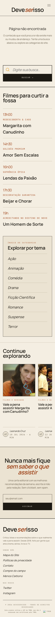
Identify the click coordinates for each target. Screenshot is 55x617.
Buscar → (27, 77)
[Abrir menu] (49, 5)
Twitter (7, 588)
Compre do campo (14, 570)
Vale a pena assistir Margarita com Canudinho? (16, 408)
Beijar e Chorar (17, 201)
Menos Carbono (13, 576)
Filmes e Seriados (13, 400)
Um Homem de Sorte (23, 224)
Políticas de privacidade (17, 560)
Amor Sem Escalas (21, 155)
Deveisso (27, 9)
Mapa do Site (11, 555)
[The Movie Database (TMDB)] (47, 611)
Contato (8, 565)
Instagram (9, 593)
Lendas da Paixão (20, 178)
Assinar (27, 506)
